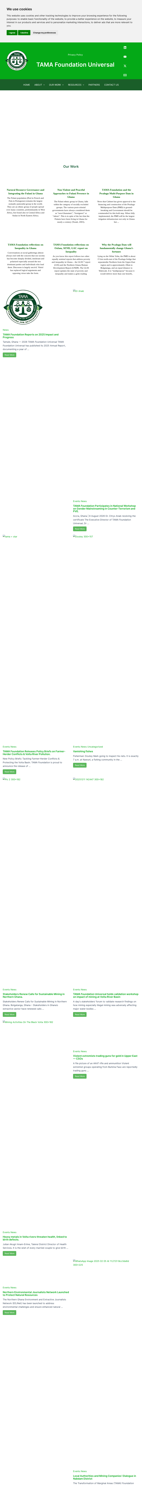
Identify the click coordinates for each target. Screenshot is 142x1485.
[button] (43, 84)
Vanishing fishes (83, 751)
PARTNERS (94, 84)
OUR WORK (55, 84)
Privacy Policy (75, 54)
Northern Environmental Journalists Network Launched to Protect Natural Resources (36, 1481)
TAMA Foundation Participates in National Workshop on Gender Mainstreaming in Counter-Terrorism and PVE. (104, 508)
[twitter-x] (125, 66)
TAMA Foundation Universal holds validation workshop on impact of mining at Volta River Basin (105, 995)
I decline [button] (24, 32)
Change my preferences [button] (44, 32)
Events (76, 501)
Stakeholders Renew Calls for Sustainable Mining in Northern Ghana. (34, 995)
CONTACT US (111, 84)
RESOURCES (74, 84)
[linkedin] (125, 47)
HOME (26, 84)
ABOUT (38, 84)
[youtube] (125, 57)
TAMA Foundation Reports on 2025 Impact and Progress (31, 336)
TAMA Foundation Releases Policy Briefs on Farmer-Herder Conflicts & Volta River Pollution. (34, 753)
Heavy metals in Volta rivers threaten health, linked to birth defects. (35, 1238)
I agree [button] (12, 32)
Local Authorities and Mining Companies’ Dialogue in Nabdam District (104, 1481)
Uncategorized (95, 746)
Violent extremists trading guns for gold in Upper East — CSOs (105, 1238)
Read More (9, 355)
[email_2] (125, 75)
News (6, 329)
